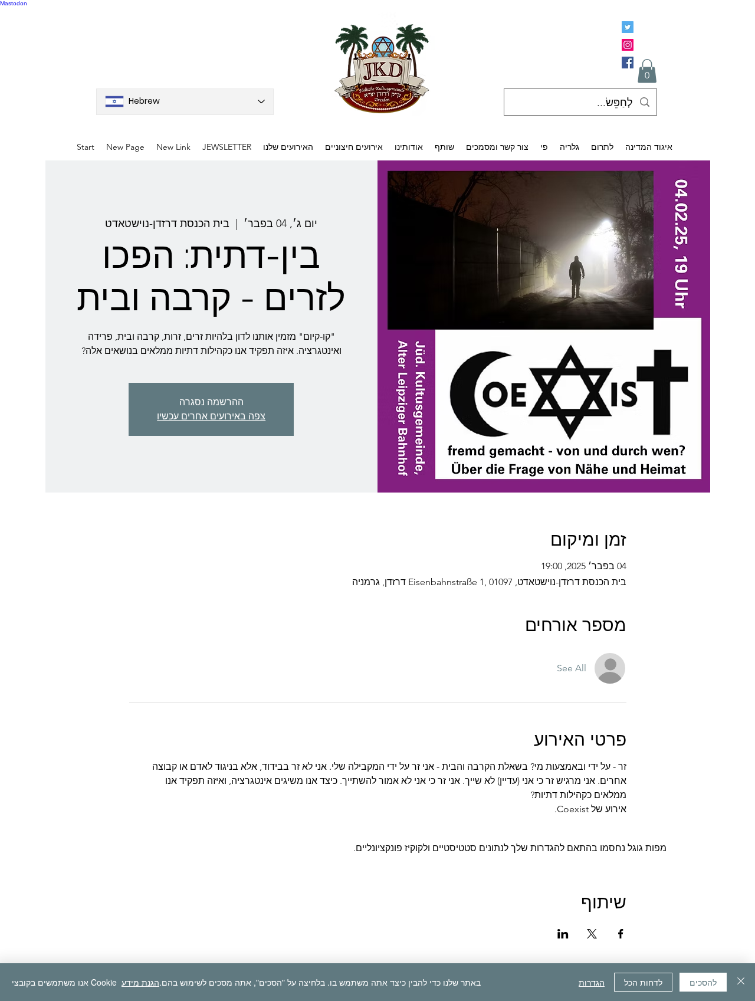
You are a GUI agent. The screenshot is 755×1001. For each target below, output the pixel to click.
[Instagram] (627, 45)
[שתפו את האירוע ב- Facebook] (620, 933)
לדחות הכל (643, 982)
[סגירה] (741, 982)
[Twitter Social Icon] (627, 27)
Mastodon (13, 3)
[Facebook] (627, 62)
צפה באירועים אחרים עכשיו (211, 416)
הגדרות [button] (592, 982)
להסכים (703, 982)
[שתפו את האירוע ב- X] (592, 933)
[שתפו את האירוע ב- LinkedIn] (563, 933)
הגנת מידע (140, 982)
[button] (647, 71)
